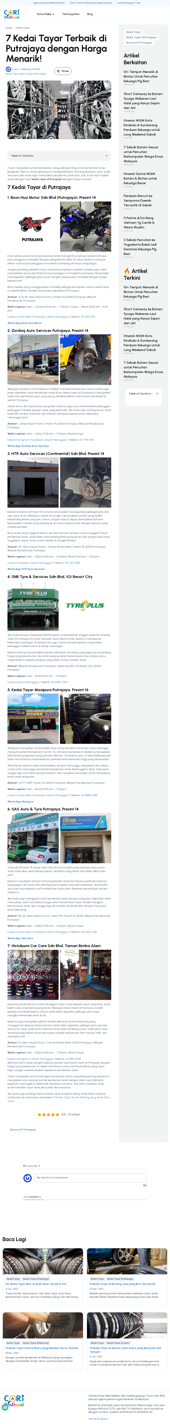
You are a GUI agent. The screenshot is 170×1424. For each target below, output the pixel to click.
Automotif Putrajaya (23, 1129)
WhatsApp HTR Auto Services (26, 569)
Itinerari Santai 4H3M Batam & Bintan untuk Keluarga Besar (140, 178)
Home (9, 27)
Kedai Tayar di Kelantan (36, 1343)
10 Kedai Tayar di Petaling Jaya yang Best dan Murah (123, 1283)
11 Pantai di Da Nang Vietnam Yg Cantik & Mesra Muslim (139, 222)
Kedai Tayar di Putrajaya (33, 73)
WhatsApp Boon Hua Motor (24, 323)
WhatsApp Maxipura (20, 801)
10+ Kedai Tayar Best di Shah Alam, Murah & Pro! (35, 1283)
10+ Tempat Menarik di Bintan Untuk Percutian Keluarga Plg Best (141, 76)
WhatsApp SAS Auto (20, 938)
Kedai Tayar (23, 27)
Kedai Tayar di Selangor (36, 1278)
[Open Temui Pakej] (53, 14)
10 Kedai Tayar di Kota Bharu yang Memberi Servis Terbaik (41, 1348)
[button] (107, 155)
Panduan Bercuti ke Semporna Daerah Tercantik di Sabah (138, 200)
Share (65, 71)
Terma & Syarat (98, 1418)
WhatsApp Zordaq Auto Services (28, 445)
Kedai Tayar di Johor (118, 1343)
